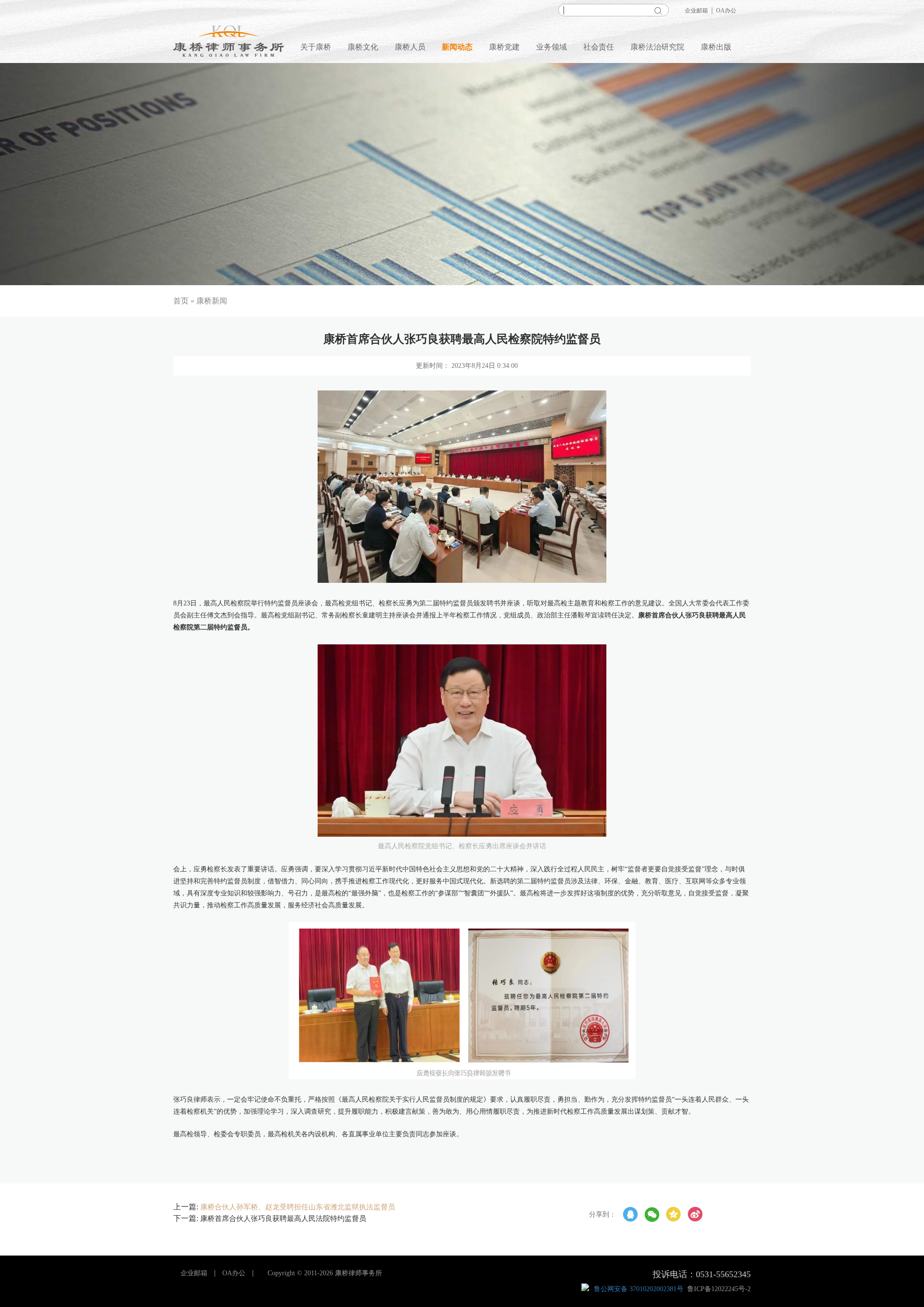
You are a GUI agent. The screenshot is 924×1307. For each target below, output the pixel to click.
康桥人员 (410, 47)
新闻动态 (457, 47)
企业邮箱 (696, 10)
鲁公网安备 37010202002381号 (638, 1289)
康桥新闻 (211, 301)
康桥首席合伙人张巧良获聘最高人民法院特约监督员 (283, 1218)
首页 (181, 301)
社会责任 (598, 47)
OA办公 (726, 10)
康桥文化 (362, 47)
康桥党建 (504, 47)
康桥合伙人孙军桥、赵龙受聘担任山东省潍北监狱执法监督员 (297, 1207)
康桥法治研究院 (657, 47)
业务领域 (551, 47)
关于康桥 (315, 47)
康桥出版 (716, 47)
